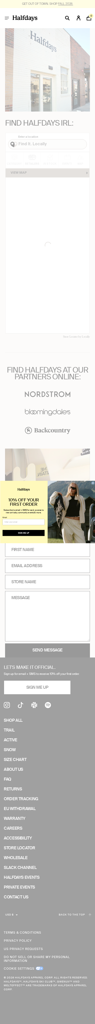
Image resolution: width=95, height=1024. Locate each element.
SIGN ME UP (23, 533)
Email (5, 517)
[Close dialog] (93, 483)
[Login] (78, 18)
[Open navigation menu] (7, 18)
